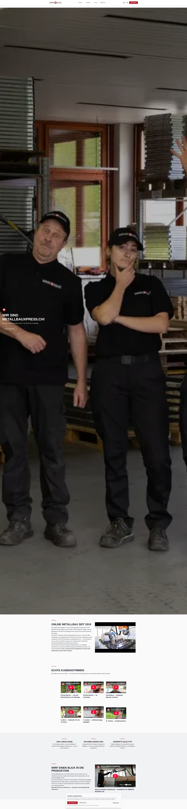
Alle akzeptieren (72, 802)
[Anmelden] (124, 2)
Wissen (95, 2)
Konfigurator (133, 2)
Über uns (103, 2)
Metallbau (88, 2)
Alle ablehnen (82, 802)
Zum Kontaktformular (9, 328)
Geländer (80, 2)
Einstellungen (116, 802)
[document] (26, 323)
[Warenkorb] (127, 2)
